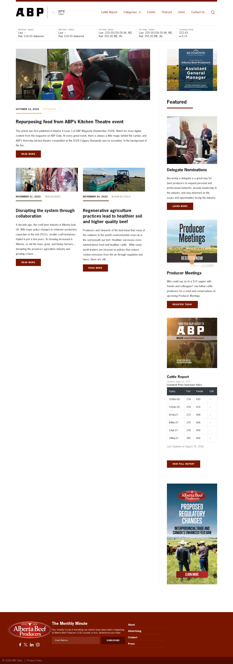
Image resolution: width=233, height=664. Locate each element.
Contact (132, 637)
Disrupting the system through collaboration (45, 213)
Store (181, 12)
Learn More (180, 206)
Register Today (182, 304)
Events (151, 12)
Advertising (135, 631)
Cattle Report (109, 12)
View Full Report (183, 463)
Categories (130, 12)
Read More (28, 154)
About (131, 624)
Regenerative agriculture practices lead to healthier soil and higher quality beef (112, 216)
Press (131, 643)
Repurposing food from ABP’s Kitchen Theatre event (69, 122)
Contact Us (198, 12)
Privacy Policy (34, 660)
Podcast (167, 12)
